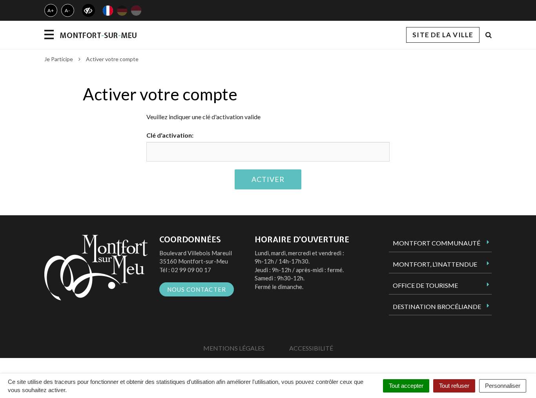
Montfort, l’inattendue (435, 264)
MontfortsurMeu (98, 35)
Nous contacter (196, 289)
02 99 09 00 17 (191, 269)
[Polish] (136, 10)
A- (67, 10)
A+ (50, 10)
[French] (108, 10)
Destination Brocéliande (437, 306)
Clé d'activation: (169, 135)
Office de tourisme (425, 285)
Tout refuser (454, 385)
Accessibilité (311, 348)
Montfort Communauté (436, 243)
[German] (122, 10)
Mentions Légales (233, 348)
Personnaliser (502, 385)
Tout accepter (406, 385)
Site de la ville (442, 35)
